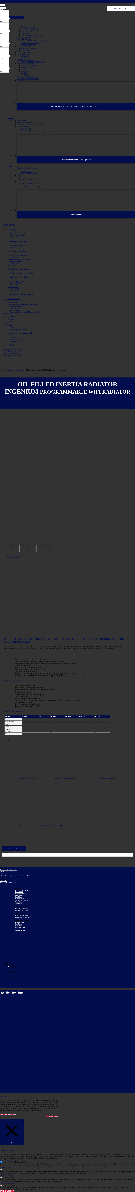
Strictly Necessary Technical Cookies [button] (12, 1160)
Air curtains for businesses (25, 52)
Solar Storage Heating (21, 908)
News (8, 221)
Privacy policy (8, 992)
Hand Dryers (25, 75)
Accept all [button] (54, 1116)
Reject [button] (48, 1116)
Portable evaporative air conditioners (33, 62)
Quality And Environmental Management (30, 124)
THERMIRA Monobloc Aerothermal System (36, 41)
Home (2, 370)
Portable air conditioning (25, 60)
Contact (19, 175)
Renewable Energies (24, 39)
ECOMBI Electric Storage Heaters (32, 35)
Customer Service (27, 179)
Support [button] (9, 166)
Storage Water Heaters (28, 48)
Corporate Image (26, 128)
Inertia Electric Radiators (29, 31)
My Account (117, 8)
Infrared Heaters (26, 69)
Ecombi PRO (19, 892)
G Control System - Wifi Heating (28, 79)
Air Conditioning (26, 172)
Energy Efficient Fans (24, 54)
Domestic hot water (23, 46)
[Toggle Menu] (12, 17)
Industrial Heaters (27, 67)
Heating (19, 26)
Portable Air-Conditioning (22, 917)
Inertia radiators (19, 370)
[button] (3, 8)
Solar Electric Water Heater (30, 43)
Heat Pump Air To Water (22, 910)
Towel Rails (25, 33)
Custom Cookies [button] (5, 1168)
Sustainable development (25, 122)
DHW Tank (25, 50)
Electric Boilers (19, 898)
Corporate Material (23, 126)
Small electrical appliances (25, 63)
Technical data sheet (13, 555)
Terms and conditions (20, 992)
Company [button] (10, 119)
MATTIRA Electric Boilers (30, 29)
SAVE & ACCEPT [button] (7, 1191)
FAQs (1, 873)
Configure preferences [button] (8, 1114)
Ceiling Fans (25, 56)
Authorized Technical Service (27, 168)
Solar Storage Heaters (28, 28)
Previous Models (22, 81)
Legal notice (2, 992)
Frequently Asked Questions (30, 183)
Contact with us (14, 849)
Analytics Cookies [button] (6, 1175)
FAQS (19, 181)
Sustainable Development (7, 882)
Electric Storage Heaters (22, 890)
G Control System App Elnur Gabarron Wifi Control (14, 875)
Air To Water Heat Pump (29, 37)
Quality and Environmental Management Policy (37, 132)
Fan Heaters (25, 71)
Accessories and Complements (27, 77)
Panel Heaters (25, 73)
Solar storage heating (28, 45)
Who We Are (21, 120)
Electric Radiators (20, 893)
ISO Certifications (27, 130)
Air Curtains (18, 903)
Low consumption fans (21, 915)
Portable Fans (25, 58)
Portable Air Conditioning (29, 65)
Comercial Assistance (6, 871)
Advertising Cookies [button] (7, 1183)
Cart (125, 8)
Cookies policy (14, 992)
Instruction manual (12, 557)
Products (9, 370)
